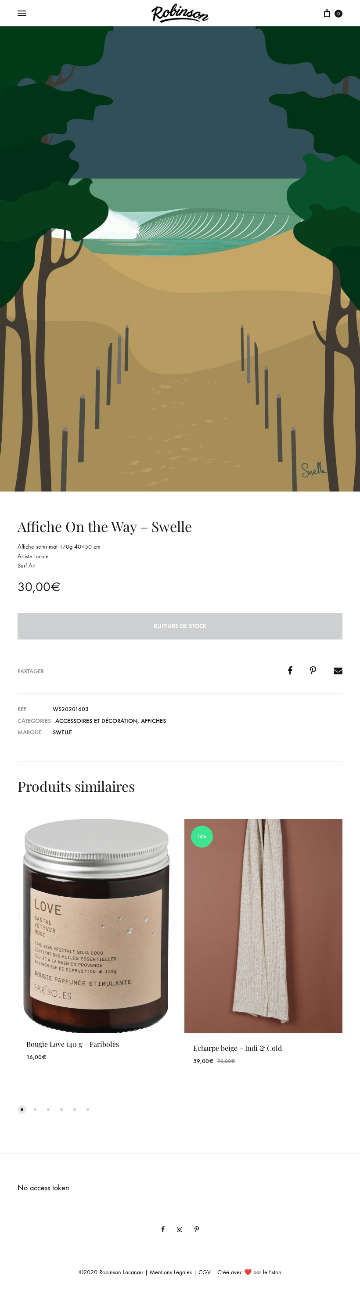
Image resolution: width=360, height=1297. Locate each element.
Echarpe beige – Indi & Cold (237, 1048)
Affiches (153, 721)
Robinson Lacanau (121, 1272)
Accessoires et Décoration (96, 721)
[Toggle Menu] (22, 13)
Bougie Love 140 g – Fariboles (72, 1044)
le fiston (272, 1272)
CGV (204, 1272)
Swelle (62, 732)
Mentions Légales (171, 1272)
